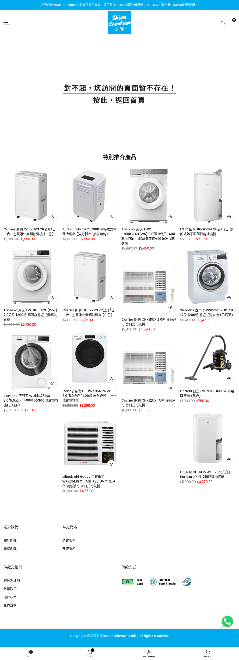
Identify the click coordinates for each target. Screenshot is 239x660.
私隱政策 (10, 589)
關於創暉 (10, 540)
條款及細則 (12, 580)
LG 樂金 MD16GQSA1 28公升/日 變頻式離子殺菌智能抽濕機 (206, 231)
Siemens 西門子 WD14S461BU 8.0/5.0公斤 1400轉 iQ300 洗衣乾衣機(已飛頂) (31, 400)
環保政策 (10, 597)
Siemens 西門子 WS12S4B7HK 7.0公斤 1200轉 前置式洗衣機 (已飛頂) (206, 312)
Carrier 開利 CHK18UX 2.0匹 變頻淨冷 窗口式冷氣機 (148, 322)
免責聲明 (10, 605)
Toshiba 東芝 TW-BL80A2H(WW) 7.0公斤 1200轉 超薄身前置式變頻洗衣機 (30, 315)
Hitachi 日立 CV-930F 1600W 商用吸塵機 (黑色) (207, 393)
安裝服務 (68, 548)
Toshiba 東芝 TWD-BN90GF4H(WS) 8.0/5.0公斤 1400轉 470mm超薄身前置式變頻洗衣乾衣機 (148, 236)
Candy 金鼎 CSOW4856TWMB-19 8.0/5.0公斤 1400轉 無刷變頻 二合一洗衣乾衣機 (89, 396)
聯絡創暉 (10, 548)
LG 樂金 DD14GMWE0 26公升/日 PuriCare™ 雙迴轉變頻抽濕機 (205, 474)
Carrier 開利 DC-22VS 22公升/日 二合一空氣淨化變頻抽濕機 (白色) (88, 312)
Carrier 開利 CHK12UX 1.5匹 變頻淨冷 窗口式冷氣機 (148, 402)
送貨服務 (68, 540)
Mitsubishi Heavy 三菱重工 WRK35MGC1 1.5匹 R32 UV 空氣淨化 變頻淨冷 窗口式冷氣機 (88, 481)
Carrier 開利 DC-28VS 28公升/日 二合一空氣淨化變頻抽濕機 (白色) (30, 231)
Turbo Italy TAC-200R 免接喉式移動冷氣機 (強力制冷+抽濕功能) (89, 231)
